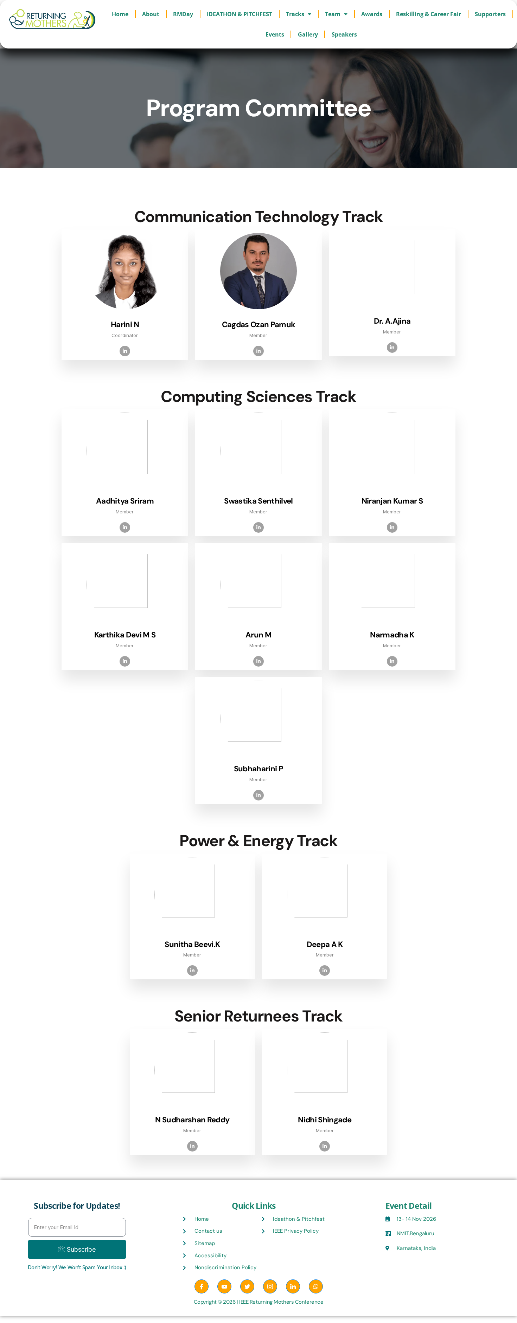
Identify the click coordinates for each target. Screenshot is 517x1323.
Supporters (490, 14)
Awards (371, 14)
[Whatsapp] (316, 1286)
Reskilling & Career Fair (428, 14)
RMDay (183, 14)
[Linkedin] (125, 351)
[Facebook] (201, 1286)
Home (120, 14)
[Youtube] (224, 1286)
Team (332, 14)
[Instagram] (270, 1286)
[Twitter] (247, 1286)
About (150, 14)
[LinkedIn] (293, 1286)
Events (275, 34)
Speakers (344, 34)
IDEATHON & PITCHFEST (239, 14)
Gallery (308, 34)
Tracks (295, 14)
